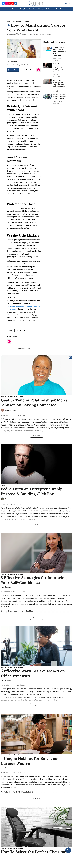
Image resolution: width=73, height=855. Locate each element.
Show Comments (24, 348)
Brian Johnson (10, 410)
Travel (58, 9)
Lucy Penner (12, 61)
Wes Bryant (9, 499)
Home (14, 9)
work (10, 330)
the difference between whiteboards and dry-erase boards (23, 306)
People (23, 9)
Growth (32, 9)
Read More (36, 436)
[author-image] (2, 410)
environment (20, 330)
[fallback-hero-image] (47, 49)
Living (40, 9)
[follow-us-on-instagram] (38, 70)
